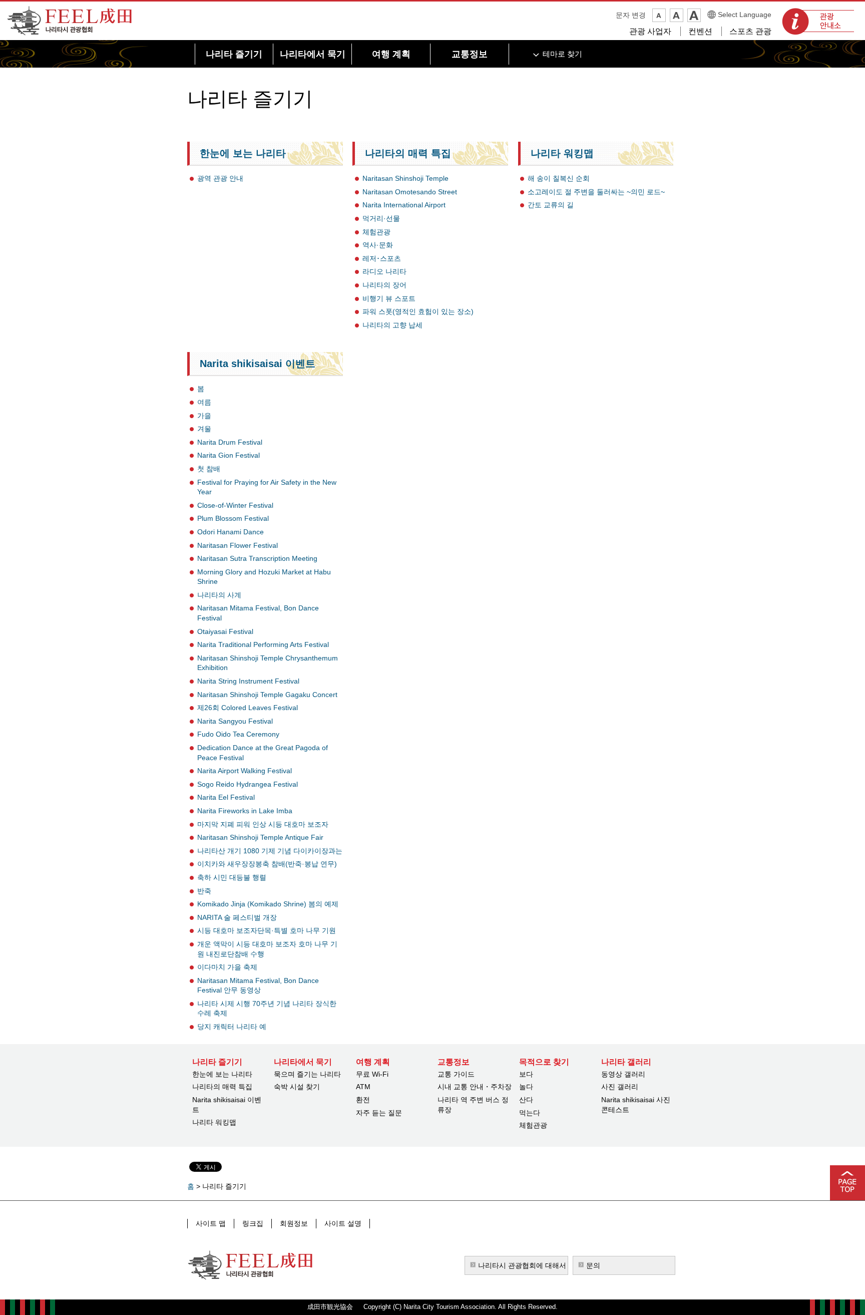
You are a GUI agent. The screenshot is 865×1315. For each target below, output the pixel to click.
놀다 (526, 1087)
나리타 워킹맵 (562, 153)
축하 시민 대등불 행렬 (231, 877)
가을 (204, 416)
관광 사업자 (650, 31)
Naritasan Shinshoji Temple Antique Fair (260, 837)
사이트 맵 (211, 1223)
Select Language (744, 15)
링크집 (252, 1223)
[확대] (694, 15)
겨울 (204, 429)
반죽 (204, 891)
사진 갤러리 (619, 1087)
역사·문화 (377, 245)
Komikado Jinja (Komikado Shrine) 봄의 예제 (267, 904)
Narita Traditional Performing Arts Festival (263, 644)
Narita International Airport (404, 205)
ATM (363, 1087)
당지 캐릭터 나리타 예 (231, 1027)
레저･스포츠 (381, 258)
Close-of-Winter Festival (235, 505)
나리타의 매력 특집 (408, 153)
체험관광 (376, 232)
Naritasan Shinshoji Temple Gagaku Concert (267, 695)
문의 (593, 1265)
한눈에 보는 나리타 (243, 153)
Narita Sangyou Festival (235, 721)
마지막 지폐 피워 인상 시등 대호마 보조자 (262, 824)
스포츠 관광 (750, 31)
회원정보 (294, 1223)
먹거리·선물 (381, 218)
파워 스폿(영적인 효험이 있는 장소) (418, 311)
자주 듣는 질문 (379, 1113)
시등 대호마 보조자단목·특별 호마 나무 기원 (266, 930)
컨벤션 (700, 31)
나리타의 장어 (384, 285)
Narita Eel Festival (226, 797)
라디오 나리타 (384, 271)
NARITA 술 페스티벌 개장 (237, 917)
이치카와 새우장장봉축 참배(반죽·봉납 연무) (267, 864)
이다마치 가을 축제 (227, 967)
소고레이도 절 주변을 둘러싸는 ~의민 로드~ (596, 192)
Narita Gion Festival (228, 455)
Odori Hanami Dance (230, 532)
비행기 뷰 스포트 (388, 298)
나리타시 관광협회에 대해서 (522, 1265)
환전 (363, 1100)
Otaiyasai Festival (225, 631)
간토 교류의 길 (551, 205)
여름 (204, 402)
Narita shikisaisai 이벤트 (257, 363)
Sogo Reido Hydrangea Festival (247, 784)
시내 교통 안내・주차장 (475, 1087)
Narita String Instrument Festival (248, 681)
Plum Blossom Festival (233, 518)
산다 (526, 1100)
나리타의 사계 (219, 595)
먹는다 (529, 1113)
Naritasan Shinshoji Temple (405, 178)
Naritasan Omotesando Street (409, 192)
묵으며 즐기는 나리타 (307, 1074)
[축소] (659, 15)
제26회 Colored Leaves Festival (247, 708)
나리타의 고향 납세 (392, 325)
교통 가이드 (456, 1074)
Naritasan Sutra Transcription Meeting (257, 558)
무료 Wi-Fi (372, 1074)
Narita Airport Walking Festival (244, 771)
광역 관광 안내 (220, 178)
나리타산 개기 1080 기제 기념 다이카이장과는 (269, 851)
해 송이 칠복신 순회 (559, 178)
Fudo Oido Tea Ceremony (238, 734)
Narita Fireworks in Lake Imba (244, 811)
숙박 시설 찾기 (297, 1087)
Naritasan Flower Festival (237, 545)
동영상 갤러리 (623, 1074)
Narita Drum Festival (229, 442)
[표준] (676, 15)
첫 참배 (208, 469)
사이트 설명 (342, 1223)
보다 (526, 1074)
